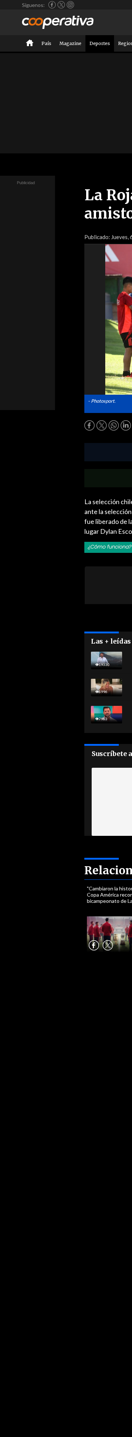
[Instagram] (70, 5)
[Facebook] (52, 5)
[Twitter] (61, 5)
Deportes (99, 43)
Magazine (70, 43)
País (46, 43)
